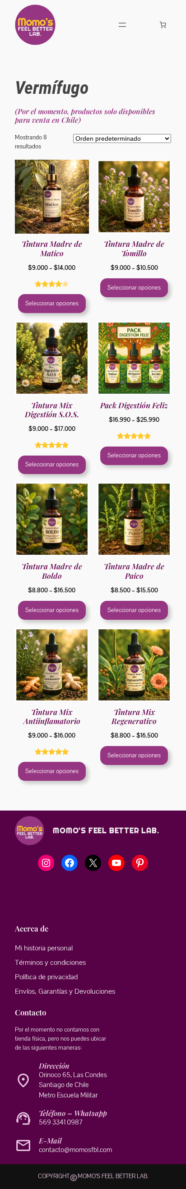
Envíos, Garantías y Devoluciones (65, 991)
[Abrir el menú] (122, 24)
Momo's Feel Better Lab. (106, 830)
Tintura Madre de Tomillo (134, 248)
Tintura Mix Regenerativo (134, 716)
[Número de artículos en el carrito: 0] (163, 25)
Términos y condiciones (50, 963)
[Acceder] (143, 25)
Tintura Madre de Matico (52, 248)
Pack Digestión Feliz (134, 405)
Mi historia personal (44, 948)
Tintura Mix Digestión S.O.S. (52, 410)
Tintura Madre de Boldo (52, 571)
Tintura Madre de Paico (134, 571)
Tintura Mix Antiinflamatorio (51, 716)
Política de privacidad (46, 977)
